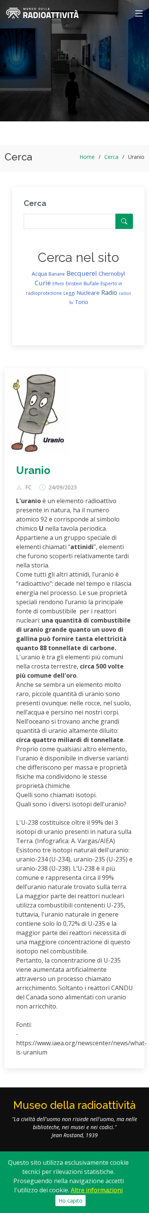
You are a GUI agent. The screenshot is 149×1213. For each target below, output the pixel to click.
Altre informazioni (97, 1190)
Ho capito (70, 1200)
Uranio (33, 470)
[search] (124, 221)
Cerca (111, 156)
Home (87, 156)
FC (28, 487)
